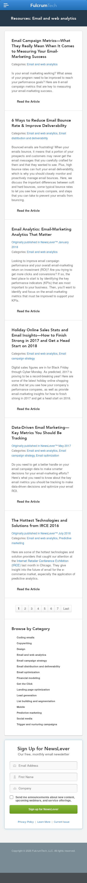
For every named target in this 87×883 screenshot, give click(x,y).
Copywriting (24, 643)
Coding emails (25, 637)
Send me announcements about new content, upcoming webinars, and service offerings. (45, 798)
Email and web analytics (42, 64)
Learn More (43, 821)
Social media (24, 718)
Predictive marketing (29, 712)
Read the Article (28, 101)
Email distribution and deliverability (38, 666)
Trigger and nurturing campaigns (37, 724)
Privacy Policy (26, 821)
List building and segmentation (36, 701)
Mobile (21, 707)
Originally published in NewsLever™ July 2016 (41, 533)
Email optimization (47, 455)
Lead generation (27, 695)
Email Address (14, 765)
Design (21, 649)
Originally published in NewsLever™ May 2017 (41, 446)
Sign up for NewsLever (43, 809)
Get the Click (24, 683)
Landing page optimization (33, 689)
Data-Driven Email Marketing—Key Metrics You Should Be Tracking (40, 432)
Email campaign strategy (32, 660)
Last (66, 608)
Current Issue (61, 821)
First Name (14, 777)
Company (14, 788)
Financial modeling (28, 678)
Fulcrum (43, 5)
